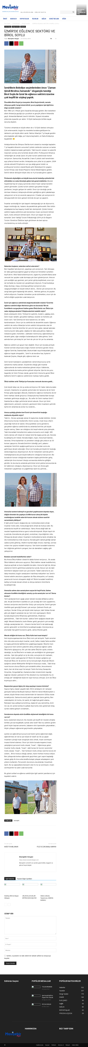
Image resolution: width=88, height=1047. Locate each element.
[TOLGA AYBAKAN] (36, 988)
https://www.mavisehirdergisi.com (29, 860)
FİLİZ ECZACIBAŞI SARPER (46, 847)
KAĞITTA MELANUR (11, 847)
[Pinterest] (16, 43)
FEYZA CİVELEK (46, 1004)
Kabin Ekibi (75, 1045)
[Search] (73, 12)
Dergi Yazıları (26, 23)
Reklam (54, 1045)
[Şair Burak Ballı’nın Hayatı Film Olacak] (36, 997)
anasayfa (16, 820)
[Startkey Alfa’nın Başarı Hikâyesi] (12, 888)
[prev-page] (5, 904)
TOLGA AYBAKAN (47, 987)
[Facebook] (6, 43)
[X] (11, 43)
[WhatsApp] (21, 43)
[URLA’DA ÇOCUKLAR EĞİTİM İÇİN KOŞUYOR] (30, 888)
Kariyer (47, 1045)
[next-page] (9, 904)
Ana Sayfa (7, 23)
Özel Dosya (16, 23)
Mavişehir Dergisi (13, 38)
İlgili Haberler (10, 879)
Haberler (23, 26)
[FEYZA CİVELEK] (36, 1006)
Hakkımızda (39, 1045)
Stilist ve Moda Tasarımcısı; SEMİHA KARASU (46, 898)
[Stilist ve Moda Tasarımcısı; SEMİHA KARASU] (48, 888)
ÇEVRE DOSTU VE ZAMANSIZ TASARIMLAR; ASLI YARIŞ (81, 12)
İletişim (68, 1045)
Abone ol (61, 1045)
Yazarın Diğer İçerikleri (24, 879)
